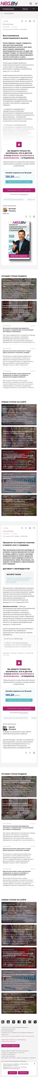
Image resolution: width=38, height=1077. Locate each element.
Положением (16, 1067)
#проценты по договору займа (15, 718)
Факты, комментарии (9, 406)
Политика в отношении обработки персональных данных (17, 1036)
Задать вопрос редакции (8, 1041)
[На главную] (9, 3)
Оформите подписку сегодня (19, 182)
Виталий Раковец (12, 210)
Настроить (23, 1073)
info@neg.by (12, 1039)
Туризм (5, 497)
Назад (6, 21)
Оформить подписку (10, 1045)
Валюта (25, 9)
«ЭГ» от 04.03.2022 (15, 29)
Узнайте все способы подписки (19, 190)
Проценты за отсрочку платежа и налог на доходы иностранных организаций (18, 580)
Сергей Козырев (12, 728)
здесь (7, 1034)
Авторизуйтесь (24, 194)
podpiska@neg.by (21, 1039)
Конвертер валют (8, 9)
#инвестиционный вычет (14, 199)
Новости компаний (8, 451)
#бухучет (31, 199)
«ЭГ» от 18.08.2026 (15, 536)
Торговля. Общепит (8, 474)
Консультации (8, 24)
